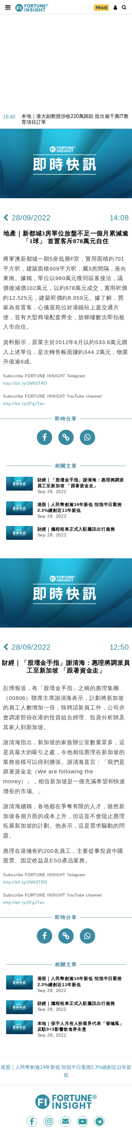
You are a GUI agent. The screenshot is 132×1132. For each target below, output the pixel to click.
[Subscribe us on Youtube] (83, 1121)
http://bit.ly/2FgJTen (23, 403)
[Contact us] (66, 1121)
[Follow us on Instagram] (49, 1121)
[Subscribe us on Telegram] (100, 1121)
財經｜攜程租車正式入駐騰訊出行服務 (76, 529)
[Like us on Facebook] (32, 1121)
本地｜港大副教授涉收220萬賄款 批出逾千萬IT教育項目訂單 (75, 112)
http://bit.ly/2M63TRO (25, 383)
